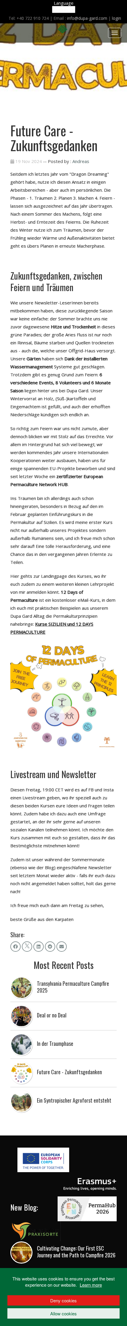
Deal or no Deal (51, 1015)
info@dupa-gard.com (87, 18)
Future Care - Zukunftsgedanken (69, 1072)
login (116, 18)
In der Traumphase (55, 1043)
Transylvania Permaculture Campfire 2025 (73, 987)
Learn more (91, 1285)
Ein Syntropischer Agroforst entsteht (74, 1100)
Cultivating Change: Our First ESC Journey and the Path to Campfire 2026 (76, 1251)
